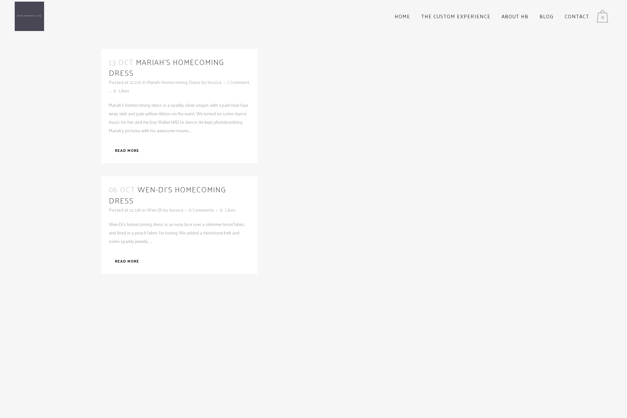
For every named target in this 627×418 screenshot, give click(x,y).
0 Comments (201, 210)
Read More (127, 150)
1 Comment (238, 82)
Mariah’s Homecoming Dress (166, 67)
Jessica (214, 82)
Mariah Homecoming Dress (174, 82)
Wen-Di (154, 210)
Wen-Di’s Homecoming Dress (167, 194)
